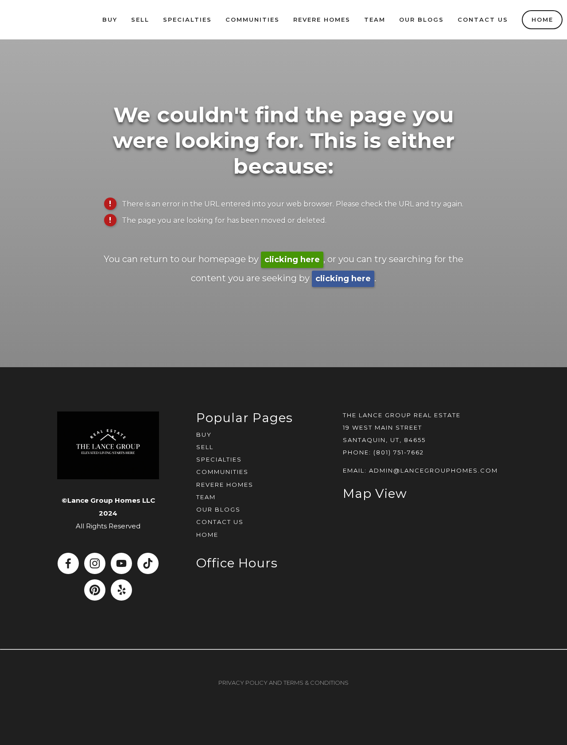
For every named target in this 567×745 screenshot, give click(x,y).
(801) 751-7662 (398, 452)
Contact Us (483, 19)
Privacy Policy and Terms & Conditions (283, 682)
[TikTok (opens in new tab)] (148, 563)
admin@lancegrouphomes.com (433, 470)
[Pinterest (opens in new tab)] (94, 590)
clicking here (292, 259)
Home (542, 19)
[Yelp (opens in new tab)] (121, 590)
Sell (140, 19)
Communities (252, 19)
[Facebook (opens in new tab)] (68, 563)
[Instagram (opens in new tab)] (94, 563)
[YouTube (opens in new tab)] (121, 563)
